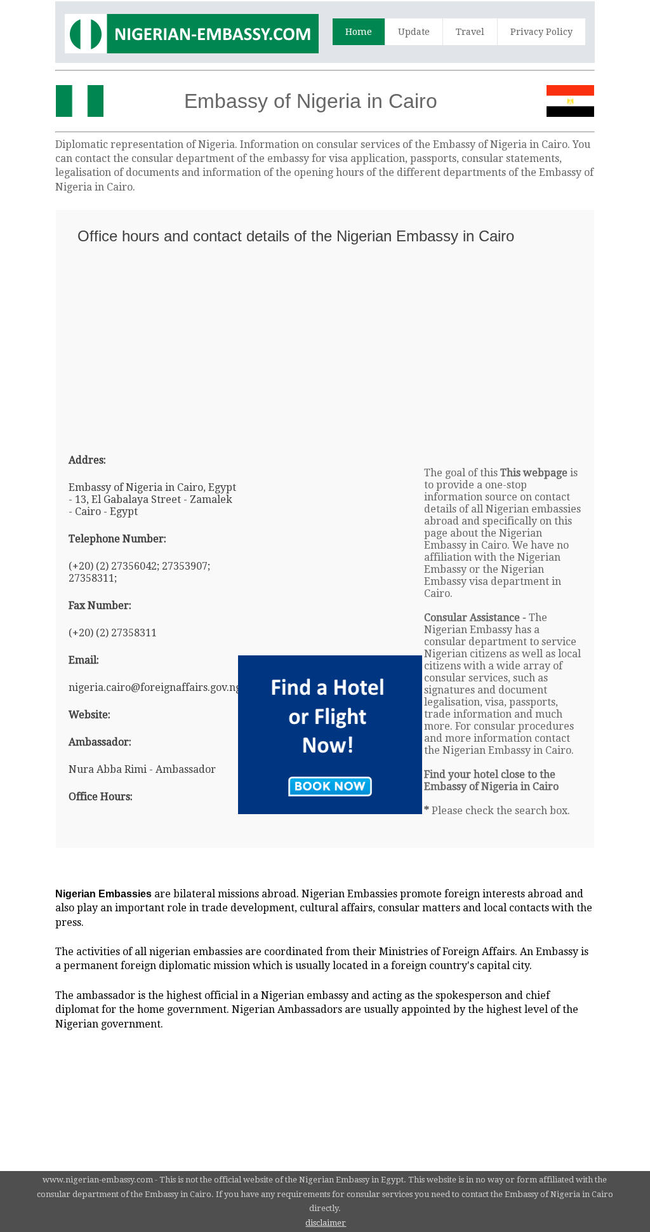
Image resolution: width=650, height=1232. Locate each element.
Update (414, 32)
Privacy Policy (541, 32)
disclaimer (325, 1223)
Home (358, 32)
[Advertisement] (325, 343)
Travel (470, 32)
